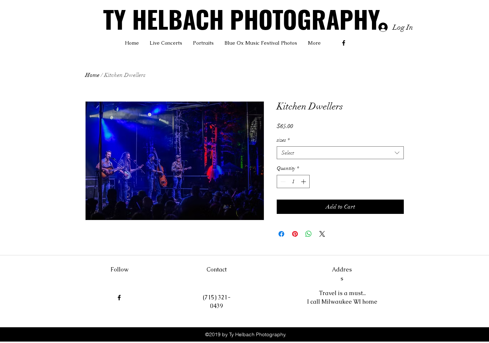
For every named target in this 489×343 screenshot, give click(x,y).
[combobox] (340, 153)
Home (92, 75)
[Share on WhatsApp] (308, 234)
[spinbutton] (293, 181)
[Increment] (304, 181)
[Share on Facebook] (281, 234)
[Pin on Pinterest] (295, 234)
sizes (283, 140)
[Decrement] (282, 181)
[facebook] (343, 42)
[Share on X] (322, 234)
